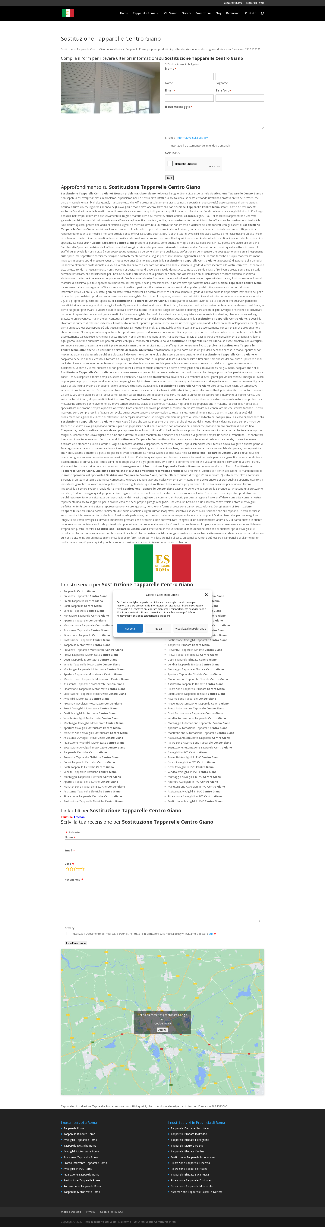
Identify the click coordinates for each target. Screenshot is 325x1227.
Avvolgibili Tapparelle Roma (80, 1140)
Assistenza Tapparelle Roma (81, 1157)
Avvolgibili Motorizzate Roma (81, 1151)
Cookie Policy (162, 1023)
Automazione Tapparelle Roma (83, 1186)
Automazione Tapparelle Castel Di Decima (196, 1192)
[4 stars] (79, 869)
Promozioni (203, 13)
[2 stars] (71, 869)
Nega (158, 628)
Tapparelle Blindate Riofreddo (189, 1134)
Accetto (162, 1029)
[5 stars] (83, 869)
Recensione (72, 879)
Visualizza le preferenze (190, 628)
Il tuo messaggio (178, 107)
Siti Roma (124, 1221)
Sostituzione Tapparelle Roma (82, 1180)
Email (170, 90)
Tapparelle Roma (255, 3)
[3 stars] (75, 869)
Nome (169, 83)
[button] (206, 594)
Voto (68, 864)
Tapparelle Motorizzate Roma (82, 1192)
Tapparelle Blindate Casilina (187, 1151)
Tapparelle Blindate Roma (79, 1134)
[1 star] (68, 869)
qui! (211, 933)
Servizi (186, 13)
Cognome (222, 83)
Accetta (130, 628)
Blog (218, 13)
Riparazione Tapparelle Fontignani (191, 1180)
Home (124, 13)
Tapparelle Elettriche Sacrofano (190, 1128)
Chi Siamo (170, 13)
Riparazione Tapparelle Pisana (189, 1168)
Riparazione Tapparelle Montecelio (192, 1186)
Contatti (251, 13)
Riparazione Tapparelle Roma (81, 1174)
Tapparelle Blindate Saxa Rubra (190, 1174)
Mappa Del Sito (71, 1211)
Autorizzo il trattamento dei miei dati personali (200, 145)
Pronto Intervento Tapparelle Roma (85, 1163)
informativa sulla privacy (192, 137)
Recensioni (233, 13)
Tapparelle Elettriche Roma (80, 1145)
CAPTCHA (172, 153)
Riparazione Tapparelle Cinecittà (190, 1163)
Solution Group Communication (155, 1221)
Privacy (69, 928)
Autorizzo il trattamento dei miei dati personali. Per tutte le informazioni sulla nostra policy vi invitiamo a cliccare (142, 933)
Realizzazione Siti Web (100, 1221)
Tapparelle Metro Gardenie (187, 1145)
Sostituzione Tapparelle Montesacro (193, 1157)
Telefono (223, 90)
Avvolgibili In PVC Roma (78, 1168)
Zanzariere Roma (233, 3)
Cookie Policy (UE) (111, 1211)
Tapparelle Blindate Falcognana (190, 1140)
